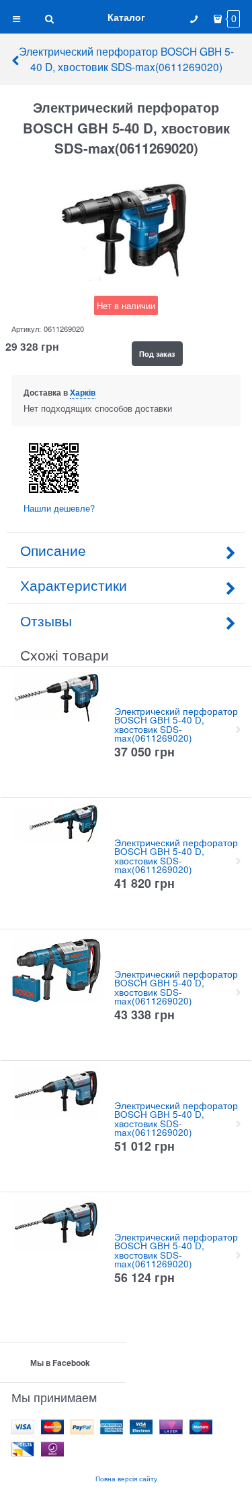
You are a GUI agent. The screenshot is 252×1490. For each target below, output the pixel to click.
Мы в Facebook (60, 1363)
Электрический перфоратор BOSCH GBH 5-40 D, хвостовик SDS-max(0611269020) (126, 59)
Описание (53, 550)
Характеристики (73, 585)
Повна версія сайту (126, 1478)
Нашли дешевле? (59, 508)
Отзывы (46, 620)
